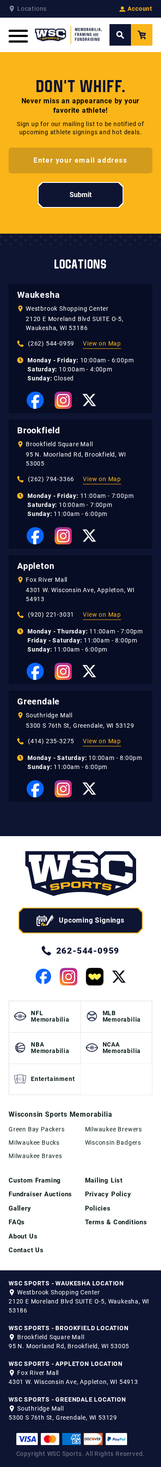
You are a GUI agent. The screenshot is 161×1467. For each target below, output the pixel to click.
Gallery (20, 1208)
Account (140, 8)
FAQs (17, 1222)
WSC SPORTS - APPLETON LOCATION (66, 1363)
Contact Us (26, 1250)
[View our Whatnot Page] (94, 976)
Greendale (38, 701)
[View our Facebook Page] (35, 400)
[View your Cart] (141, 35)
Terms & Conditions (116, 1222)
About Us (23, 1236)
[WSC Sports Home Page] (68, 35)
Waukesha (38, 295)
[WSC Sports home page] (80, 875)
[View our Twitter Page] (89, 400)
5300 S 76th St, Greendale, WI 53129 (80, 725)
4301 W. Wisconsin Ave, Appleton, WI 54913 (80, 594)
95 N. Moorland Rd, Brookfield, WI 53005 (76, 459)
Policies (98, 1208)
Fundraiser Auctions (40, 1194)
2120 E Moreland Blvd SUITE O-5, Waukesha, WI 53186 (75, 323)
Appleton (35, 566)
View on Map (102, 343)
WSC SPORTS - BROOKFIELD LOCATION (69, 1328)
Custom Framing (35, 1180)
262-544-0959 (88, 950)
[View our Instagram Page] (63, 400)
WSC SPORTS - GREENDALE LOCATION (67, 1399)
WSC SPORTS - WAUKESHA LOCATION (66, 1283)
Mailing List (104, 1180)
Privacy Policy (108, 1194)
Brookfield (38, 430)
